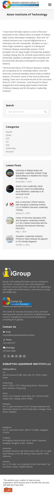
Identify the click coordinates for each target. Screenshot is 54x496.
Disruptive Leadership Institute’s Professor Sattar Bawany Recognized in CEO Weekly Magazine (31, 239)
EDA (8, 145)
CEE (7, 138)
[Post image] (10, 173)
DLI (7, 141)
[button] (6, 489)
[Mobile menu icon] (49, 4)
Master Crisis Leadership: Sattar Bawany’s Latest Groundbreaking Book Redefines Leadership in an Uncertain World (30, 190)
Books (8, 135)
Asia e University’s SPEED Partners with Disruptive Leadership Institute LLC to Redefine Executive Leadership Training (32, 206)
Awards (9, 132)
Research (10, 151)
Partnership (11, 148)
